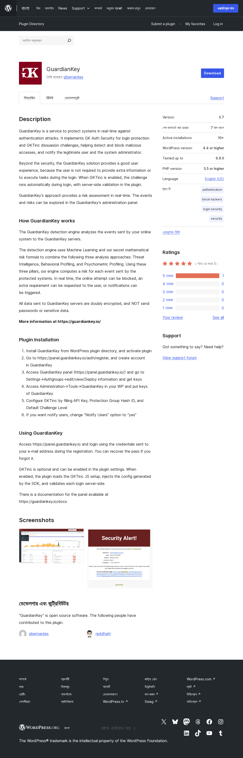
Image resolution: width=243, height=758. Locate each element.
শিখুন (105, 679)
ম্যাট (191, 687)
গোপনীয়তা (24, 701)
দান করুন (152, 694)
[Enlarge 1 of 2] (77, 534)
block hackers (212, 199)
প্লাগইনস (66, 694)
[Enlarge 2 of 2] (146, 534)
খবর (21, 687)
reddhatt (103, 633)
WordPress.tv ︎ (115, 701)
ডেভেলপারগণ (110, 694)
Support (217, 97)
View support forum (180, 357)
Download (212, 73)
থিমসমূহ (65, 687)
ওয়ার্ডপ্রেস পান (226, 8)
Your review (173, 317)
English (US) (214, 179)
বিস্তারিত (29, 97)
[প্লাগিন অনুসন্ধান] (69, 40)
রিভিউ (49, 97)
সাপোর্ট (106, 687)
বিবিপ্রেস (194, 694)
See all (218, 317)
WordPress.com (201, 679)
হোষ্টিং (22, 694)
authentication (212, 189)
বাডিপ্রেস (194, 701)
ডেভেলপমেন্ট (72, 97)
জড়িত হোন (151, 679)
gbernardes (73, 77)
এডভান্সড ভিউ (171, 232)
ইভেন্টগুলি (150, 687)
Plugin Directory (31, 24)
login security (212, 209)
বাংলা (67, 728)
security (216, 218)
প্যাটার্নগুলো (67, 701)
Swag (151, 701)
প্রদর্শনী (65, 679)
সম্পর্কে (22, 679)
